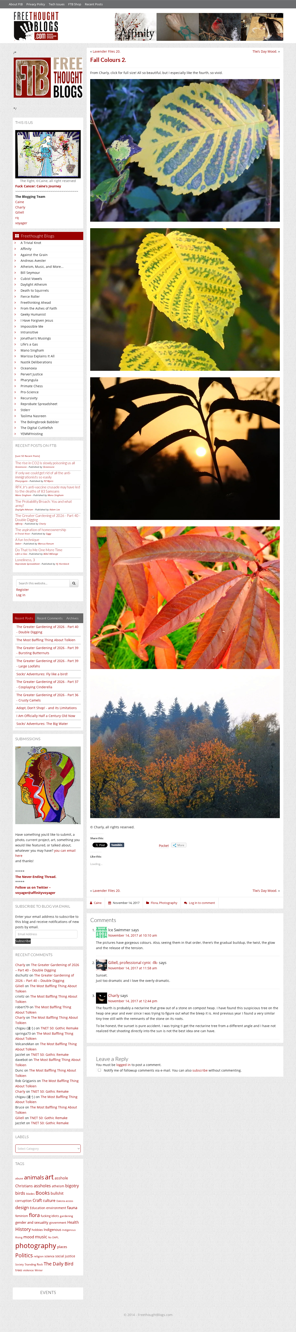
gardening (66, 1216)
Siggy (48, 533)
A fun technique (27, 540)
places (62, 1246)
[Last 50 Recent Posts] (27, 456)
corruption (23, 1200)
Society (19, 1264)
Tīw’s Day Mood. (265, 51)
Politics (24, 1255)
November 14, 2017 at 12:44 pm (132, 1001)
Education (37, 1208)
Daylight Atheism (34, 284)
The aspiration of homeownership (40, 530)
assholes (42, 1185)
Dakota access (64, 1201)
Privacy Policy (35, 4)
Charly (20, 207)
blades (30, 1194)
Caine (19, 202)
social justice (65, 1256)
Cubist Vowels (31, 278)
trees (18, 1270)
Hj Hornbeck (62, 563)
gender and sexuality (31, 1222)
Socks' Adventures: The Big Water (42, 723)
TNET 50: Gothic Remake (59, 1028)
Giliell (19, 212)
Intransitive (29, 332)
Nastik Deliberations (36, 362)
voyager (21, 223)
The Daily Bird (58, 1263)
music (41, 1236)
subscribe (200, 1070)
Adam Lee (54, 509)
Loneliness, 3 (25, 560)
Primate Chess (32, 386)
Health (73, 1222)
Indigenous (52, 1229)
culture (49, 1200)
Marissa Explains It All (38, 356)
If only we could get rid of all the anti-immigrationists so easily (43, 475)
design (22, 1207)
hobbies (37, 1230)
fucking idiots (50, 1216)
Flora (154, 903)
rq (17, 217)
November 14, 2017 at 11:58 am (132, 968)
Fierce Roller (30, 296)
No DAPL (53, 1237)
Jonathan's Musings (36, 338)
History (23, 1229)
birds (20, 1193)
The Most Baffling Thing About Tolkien (45, 640)
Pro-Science (30, 392)
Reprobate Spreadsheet (39, 404)
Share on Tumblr (117, 845)
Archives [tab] (72, 618)
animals (34, 1177)
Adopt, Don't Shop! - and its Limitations (46, 708)
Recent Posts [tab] (24, 618)
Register (22, 589)
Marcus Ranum (46, 543)
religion (38, 1256)
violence (28, 1270)
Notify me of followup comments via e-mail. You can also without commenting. (172, 1070)
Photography (168, 903)
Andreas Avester (33, 260)
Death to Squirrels (35, 290)
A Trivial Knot (31, 242)
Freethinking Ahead (36, 302)
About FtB (16, 4)
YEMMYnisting (32, 434)
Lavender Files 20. (106, 51)
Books (43, 1193)
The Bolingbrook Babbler (40, 422)
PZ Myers (48, 481)
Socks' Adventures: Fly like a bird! (42, 674)
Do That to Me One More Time (38, 550)
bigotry (72, 1185)
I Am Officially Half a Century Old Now (45, 716)
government (57, 1222)
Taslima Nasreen (33, 416)
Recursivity (29, 398)
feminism (21, 1216)
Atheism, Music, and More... (42, 266)
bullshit (57, 1193)
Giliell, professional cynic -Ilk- (133, 962)
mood (28, 1236)
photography (35, 1245)
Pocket (164, 845)
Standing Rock (34, 1264)
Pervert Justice (32, 374)
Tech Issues (57, 4)
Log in (20, 595)
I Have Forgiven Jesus (37, 320)
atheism (58, 1186)
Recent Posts (94, 4)
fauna (72, 1207)
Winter (39, 1270)
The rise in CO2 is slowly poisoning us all (45, 463)
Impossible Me (32, 326)
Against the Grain (34, 255)
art (49, 1177)
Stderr (25, 410)
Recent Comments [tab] (50, 618)
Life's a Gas (29, 344)
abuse (19, 1178)
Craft (37, 1200)
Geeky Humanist (33, 314)
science (49, 1256)
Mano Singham (32, 350)
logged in (123, 1065)
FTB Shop (74, 4)
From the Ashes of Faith (39, 308)
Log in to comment (202, 903)
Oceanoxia (29, 368)
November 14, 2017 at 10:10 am (132, 935)
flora (34, 1214)
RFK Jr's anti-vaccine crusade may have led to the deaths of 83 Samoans (47, 489)
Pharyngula (29, 380)
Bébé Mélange (50, 553)
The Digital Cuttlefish (37, 428)
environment (56, 1208)
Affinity (26, 249)
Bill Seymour (30, 272)
